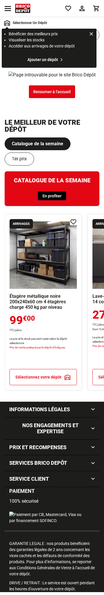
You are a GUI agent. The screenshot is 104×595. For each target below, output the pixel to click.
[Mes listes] (68, 8)
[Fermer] (91, 34)
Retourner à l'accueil (52, 91)
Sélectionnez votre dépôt (38, 377)
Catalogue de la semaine (37, 143)
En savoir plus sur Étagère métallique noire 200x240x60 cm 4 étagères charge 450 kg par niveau (43, 302)
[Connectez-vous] (82, 8)
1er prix (19, 158)
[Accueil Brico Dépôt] (22, 8)
